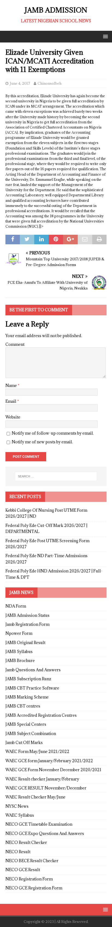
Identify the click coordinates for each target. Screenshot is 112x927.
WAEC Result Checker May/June (35, 797)
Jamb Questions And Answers (33, 669)
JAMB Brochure (20, 660)
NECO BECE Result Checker (31, 860)
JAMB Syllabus (19, 651)
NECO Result (17, 851)
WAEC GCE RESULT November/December (45, 788)
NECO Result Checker (26, 842)
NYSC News (17, 806)
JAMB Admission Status (27, 615)
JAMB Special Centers (25, 724)
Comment (14, 344)
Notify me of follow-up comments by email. (53, 433)
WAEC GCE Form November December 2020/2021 (53, 769)
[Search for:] (56, 476)
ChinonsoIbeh (49, 83)
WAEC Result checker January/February (42, 779)
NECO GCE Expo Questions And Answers (44, 833)
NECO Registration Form (29, 879)
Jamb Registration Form (27, 624)
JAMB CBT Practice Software (32, 688)
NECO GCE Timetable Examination (38, 824)
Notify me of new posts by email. (42, 441)
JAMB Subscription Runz (28, 678)
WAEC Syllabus (19, 815)
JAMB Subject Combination (30, 733)
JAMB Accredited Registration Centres (41, 715)
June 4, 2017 (20, 83)
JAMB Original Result (25, 642)
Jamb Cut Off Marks (24, 742)
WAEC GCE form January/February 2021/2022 (49, 760)
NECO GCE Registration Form (33, 888)
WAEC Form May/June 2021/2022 (37, 751)
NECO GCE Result (22, 869)
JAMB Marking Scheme (27, 697)
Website (12, 417)
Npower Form (18, 633)
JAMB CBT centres (22, 706)
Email (11, 401)
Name (11, 385)
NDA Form (15, 606)
